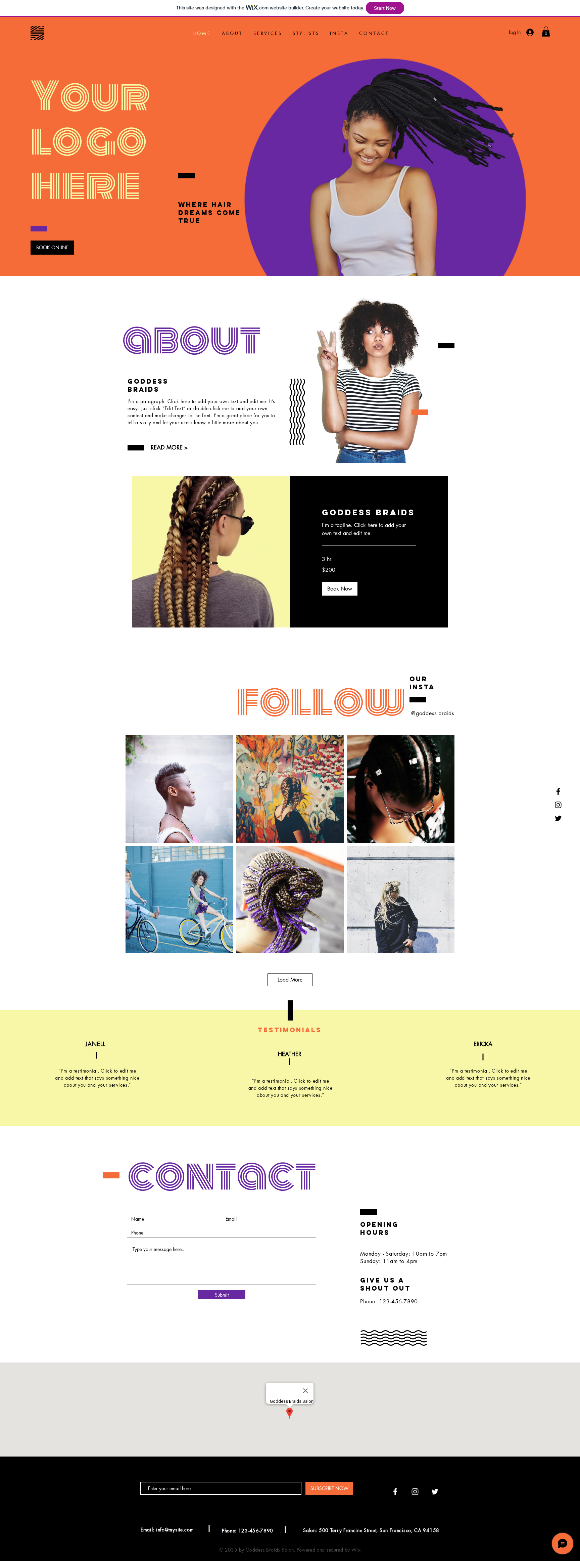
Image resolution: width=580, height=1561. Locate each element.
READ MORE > (169, 447)
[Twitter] (558, 818)
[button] (546, 32)
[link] (369, 512)
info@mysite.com (175, 1529)
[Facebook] (558, 791)
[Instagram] (558, 804)
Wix (355, 1550)
